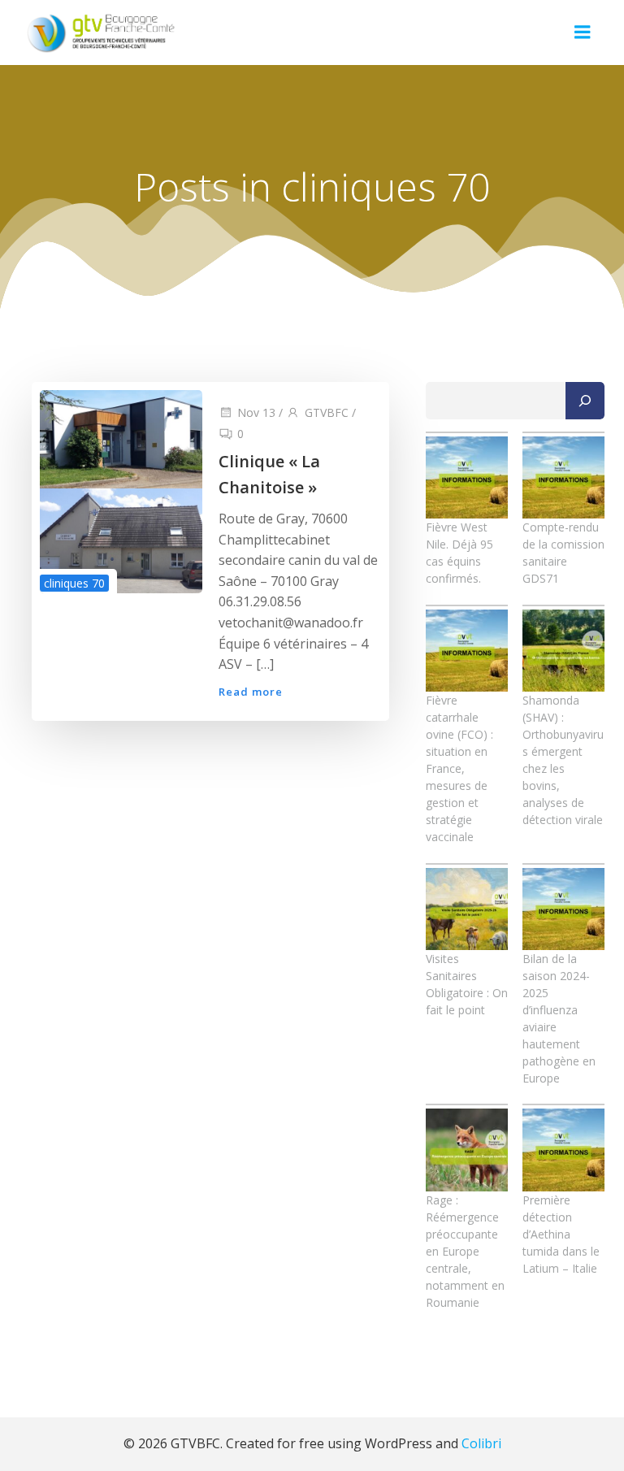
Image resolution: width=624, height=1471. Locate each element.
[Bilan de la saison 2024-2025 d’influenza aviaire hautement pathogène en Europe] (563, 909)
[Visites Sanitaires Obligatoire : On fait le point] (467, 909)
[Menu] (582, 32)
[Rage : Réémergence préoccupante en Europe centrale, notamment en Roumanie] (467, 1150)
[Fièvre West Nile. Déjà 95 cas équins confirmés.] (467, 477)
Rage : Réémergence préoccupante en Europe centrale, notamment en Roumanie (465, 1251)
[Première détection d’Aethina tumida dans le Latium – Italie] (563, 1150)
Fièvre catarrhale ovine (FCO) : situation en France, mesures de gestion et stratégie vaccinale (459, 768)
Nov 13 (256, 412)
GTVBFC (327, 412)
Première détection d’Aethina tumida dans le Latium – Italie (561, 1234)
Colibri (481, 1443)
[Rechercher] (585, 400)
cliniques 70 (74, 583)
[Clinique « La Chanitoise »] (121, 491)
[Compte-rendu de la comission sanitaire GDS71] (563, 477)
